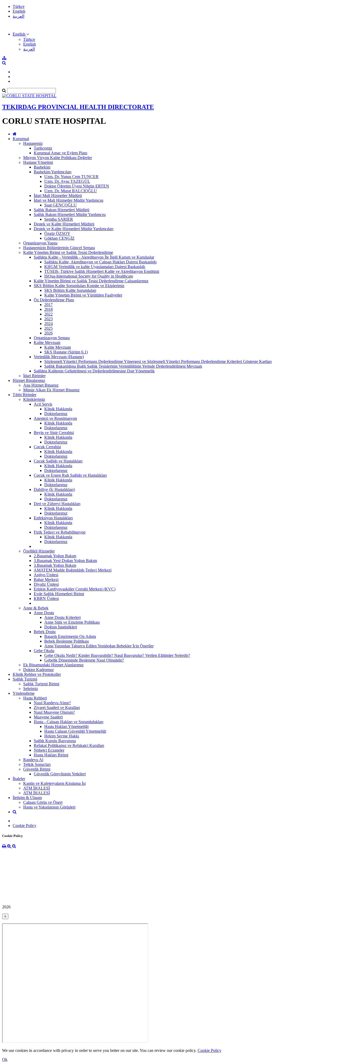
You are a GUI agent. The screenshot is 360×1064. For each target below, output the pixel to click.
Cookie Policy (24, 825)
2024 (48, 323)
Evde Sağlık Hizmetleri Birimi (59, 594)
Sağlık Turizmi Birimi (41, 684)
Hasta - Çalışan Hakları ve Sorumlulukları (68, 722)
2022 (48, 314)
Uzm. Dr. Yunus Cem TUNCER (71, 176)
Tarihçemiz (43, 148)
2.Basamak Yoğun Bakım (55, 556)
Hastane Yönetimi (38, 162)
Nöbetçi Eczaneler (49, 750)
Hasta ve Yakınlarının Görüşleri (49, 807)
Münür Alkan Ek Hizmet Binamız (51, 390)
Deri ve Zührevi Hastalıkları (57, 503)
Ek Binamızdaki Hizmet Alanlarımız (53, 665)
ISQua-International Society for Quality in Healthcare (88, 276)
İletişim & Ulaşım (27, 797)
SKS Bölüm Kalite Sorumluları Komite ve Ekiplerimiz (79, 285)
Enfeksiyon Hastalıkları (53, 518)
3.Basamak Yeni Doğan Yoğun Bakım (65, 560)
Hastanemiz (33, 143)
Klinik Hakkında (58, 409)
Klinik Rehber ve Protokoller (37, 674)
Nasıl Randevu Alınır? (52, 703)
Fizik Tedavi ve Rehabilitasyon (59, 532)
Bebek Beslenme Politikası (66, 641)
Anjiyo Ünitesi (46, 575)
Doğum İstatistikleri (60, 627)
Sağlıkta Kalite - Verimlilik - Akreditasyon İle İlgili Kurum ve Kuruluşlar (94, 257)
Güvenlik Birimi (36, 769)
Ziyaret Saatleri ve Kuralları (57, 707)
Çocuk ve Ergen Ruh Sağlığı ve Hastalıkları (70, 475)
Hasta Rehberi (35, 698)
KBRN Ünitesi (46, 598)
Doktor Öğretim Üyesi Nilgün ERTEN (76, 186)
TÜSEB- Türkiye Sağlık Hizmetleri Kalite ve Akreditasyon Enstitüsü (101, 271)
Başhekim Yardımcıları (52, 172)
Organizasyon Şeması (52, 338)
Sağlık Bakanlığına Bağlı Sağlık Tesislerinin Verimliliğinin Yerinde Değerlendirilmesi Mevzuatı (123, 366)
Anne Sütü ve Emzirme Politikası (72, 622)
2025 (48, 328)
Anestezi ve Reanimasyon (55, 418)
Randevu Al (33, 759)
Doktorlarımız (55, 413)
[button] (21, 34)
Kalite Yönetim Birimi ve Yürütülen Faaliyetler (83, 295)
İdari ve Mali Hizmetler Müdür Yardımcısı (68, 200)
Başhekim (42, 167)
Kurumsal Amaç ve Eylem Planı (60, 153)
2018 (48, 309)
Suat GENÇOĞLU (60, 205)
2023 (48, 319)
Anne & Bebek (35, 608)
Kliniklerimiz (34, 399)
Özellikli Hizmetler (39, 551)
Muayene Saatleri (48, 717)
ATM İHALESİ (36, 788)
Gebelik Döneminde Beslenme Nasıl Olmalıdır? (84, 660)
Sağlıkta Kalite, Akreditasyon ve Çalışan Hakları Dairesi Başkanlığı (100, 262)
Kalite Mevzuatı (47, 342)
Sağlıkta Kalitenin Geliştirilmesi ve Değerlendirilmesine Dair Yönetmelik (94, 371)
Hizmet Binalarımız (29, 380)
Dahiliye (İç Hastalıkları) (54, 489)
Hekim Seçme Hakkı (61, 736)
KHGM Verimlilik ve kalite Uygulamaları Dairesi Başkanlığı (94, 266)
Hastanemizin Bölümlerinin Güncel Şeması (59, 247)
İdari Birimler (34, 375)
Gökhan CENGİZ (59, 238)
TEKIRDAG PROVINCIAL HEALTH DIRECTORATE (78, 107)
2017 (48, 304)
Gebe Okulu (44, 650)
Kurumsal (21, 138)
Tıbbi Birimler (24, 394)
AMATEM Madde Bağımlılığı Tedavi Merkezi (72, 570)
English (19, 11)
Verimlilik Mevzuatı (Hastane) (59, 356)
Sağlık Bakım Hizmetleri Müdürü (61, 210)
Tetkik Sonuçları (37, 764)
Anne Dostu (44, 612)
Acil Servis (43, 404)
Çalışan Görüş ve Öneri (42, 802)
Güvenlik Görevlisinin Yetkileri (60, 774)
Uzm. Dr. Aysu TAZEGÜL (67, 181)
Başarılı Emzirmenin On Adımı (70, 636)
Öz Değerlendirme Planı (54, 300)
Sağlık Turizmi (25, 679)
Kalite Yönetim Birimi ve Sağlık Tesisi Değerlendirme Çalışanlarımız (91, 281)
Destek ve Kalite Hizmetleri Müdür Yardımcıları (73, 228)
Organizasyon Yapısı (40, 243)
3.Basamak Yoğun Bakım (55, 565)
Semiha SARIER (58, 219)
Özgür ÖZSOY (57, 233)
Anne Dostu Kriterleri (62, 617)
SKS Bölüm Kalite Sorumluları (70, 290)
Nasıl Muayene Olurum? (54, 712)
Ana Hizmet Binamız (41, 385)
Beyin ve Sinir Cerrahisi (54, 432)
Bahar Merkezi (46, 579)
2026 (48, 333)
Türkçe (19, 6)
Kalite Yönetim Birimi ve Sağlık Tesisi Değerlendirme (68, 252)
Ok (4, 1059)
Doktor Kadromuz (38, 669)
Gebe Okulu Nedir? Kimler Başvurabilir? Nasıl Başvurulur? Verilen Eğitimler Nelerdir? (117, 655)
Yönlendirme (24, 693)
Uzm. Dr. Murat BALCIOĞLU (70, 191)
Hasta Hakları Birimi (51, 755)
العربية (18, 16)
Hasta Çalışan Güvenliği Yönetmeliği (75, 731)
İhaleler (19, 778)
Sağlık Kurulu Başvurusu (55, 740)
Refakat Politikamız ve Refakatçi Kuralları (69, 745)
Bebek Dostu (45, 631)
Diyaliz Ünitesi (46, 584)
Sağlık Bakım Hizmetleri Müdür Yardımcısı (70, 214)
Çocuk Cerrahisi (47, 447)
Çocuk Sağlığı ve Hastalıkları (58, 461)
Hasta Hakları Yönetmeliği (66, 726)
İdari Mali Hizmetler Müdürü (58, 195)
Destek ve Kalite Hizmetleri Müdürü (64, 224)
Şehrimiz (30, 688)
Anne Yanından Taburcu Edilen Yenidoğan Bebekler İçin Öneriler (99, 646)
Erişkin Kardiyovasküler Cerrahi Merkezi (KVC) (74, 589)
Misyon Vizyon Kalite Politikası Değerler (57, 157)
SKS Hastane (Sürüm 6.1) (66, 352)
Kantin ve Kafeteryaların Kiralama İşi (54, 783)
